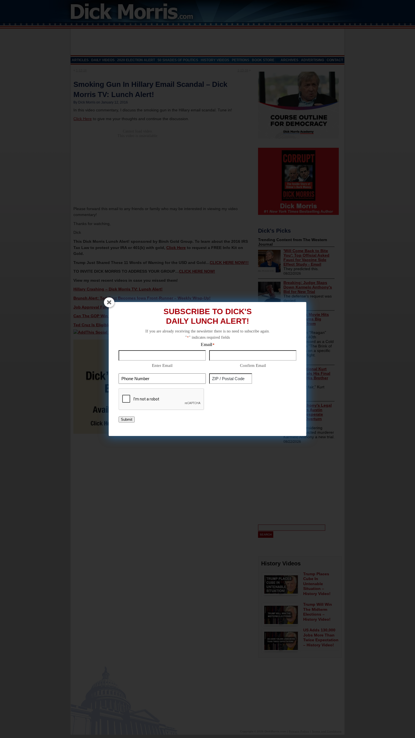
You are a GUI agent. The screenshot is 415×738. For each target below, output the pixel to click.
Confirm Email (253, 365)
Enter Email (162, 365)
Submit (126, 419)
